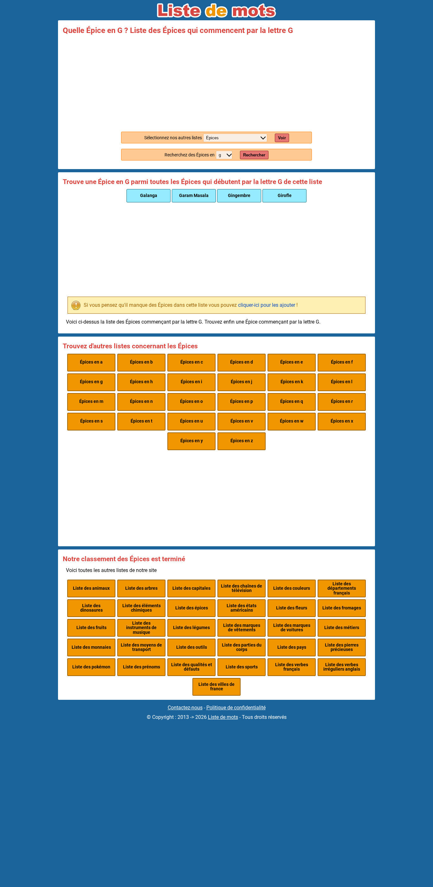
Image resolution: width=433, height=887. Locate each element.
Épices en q (291, 401)
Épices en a (91, 362)
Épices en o (191, 401)
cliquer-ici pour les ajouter (266, 305)
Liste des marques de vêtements (241, 628)
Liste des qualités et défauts (191, 667)
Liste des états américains (241, 608)
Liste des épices (191, 608)
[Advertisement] (216, 81)
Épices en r (342, 401)
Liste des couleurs (291, 588)
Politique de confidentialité (236, 708)
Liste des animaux (91, 588)
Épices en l (341, 381)
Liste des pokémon (91, 667)
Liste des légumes (191, 627)
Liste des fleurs (291, 608)
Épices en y (191, 441)
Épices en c (191, 362)
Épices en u (191, 421)
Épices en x (342, 421)
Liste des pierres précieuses (342, 647)
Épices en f (342, 362)
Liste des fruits (91, 627)
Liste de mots (223, 717)
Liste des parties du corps (242, 647)
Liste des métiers (341, 627)
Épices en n (141, 401)
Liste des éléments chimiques (141, 608)
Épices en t (141, 421)
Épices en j (241, 381)
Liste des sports (242, 667)
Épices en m (91, 401)
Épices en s (91, 421)
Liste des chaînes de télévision (241, 588)
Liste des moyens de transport (141, 647)
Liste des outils (191, 647)
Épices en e (291, 362)
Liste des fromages (341, 608)
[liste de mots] (216, 10)
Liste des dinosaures (91, 608)
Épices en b (141, 362)
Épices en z (241, 441)
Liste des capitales (191, 588)
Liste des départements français (341, 588)
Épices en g (91, 381)
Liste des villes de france (216, 687)
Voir (282, 137)
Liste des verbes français (291, 667)
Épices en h (141, 381)
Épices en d (241, 362)
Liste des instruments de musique (141, 628)
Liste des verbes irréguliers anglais (341, 667)
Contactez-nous (185, 708)
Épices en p (241, 401)
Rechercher (254, 155)
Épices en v (241, 421)
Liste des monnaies (91, 647)
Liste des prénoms (141, 667)
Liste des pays (291, 647)
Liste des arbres (141, 588)
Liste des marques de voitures (291, 628)
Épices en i (191, 381)
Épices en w (291, 421)
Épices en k (292, 381)
